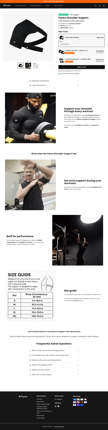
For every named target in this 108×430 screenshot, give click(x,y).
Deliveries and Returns (40, 81)
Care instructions (38, 85)
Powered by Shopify (59, 426)
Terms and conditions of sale (44, 412)
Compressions (35, 5)
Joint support (20, 5)
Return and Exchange (43, 404)
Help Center (40, 401)
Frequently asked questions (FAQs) (42, 407)
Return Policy (41, 415)
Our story (39, 399)
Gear (48, 5)
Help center (58, 5)
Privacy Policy (41, 418)
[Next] (52, 66)
